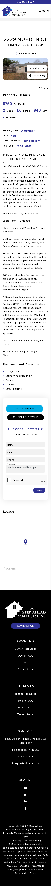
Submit (39, 490)
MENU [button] (45, 10)
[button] (26, 788)
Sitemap (17, 840)
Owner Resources (25, 648)
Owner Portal (25, 669)
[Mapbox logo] (10, 568)
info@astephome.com (25, 763)
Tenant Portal (25, 714)
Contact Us (25, 626)
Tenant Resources (26, 693)
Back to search (27, 53)
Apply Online (24, 408)
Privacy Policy (33, 840)
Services (25, 662)
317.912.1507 (25, 2)
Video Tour (39, 68)
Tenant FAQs (25, 700)
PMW (25, 837)
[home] (14, 10)
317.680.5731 (30, 434)
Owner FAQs (25, 655)
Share (44, 88)
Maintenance (25, 707)
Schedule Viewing (25, 417)
